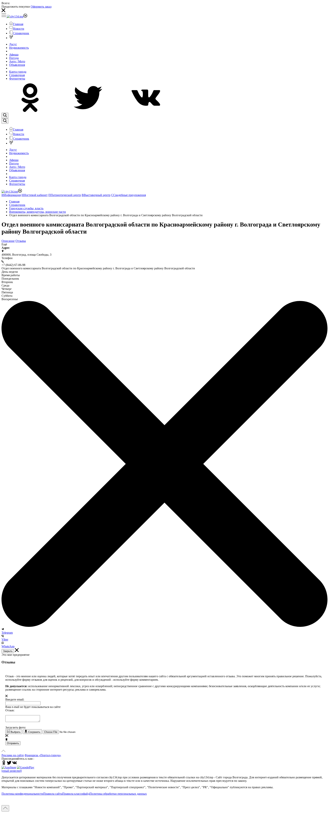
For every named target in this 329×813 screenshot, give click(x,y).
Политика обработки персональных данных (118, 793)
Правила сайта (52, 793)
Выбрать (15, 732)
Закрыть (8, 651)
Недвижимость (19, 47)
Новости (18, 28)
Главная (18, 24)
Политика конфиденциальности (22, 793)
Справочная (17, 75)
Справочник (21, 33)
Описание (8, 241)
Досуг (13, 44)
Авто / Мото (17, 61)
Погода (14, 58)
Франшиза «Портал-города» (43, 755)
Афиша (13, 54)
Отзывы (20, 241)
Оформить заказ (41, 6)
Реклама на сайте (13, 755)
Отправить (13, 743)
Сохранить (33, 732)
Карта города (17, 71)
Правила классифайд (75, 793)
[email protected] (12, 770)
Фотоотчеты (17, 78)
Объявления (17, 64)
